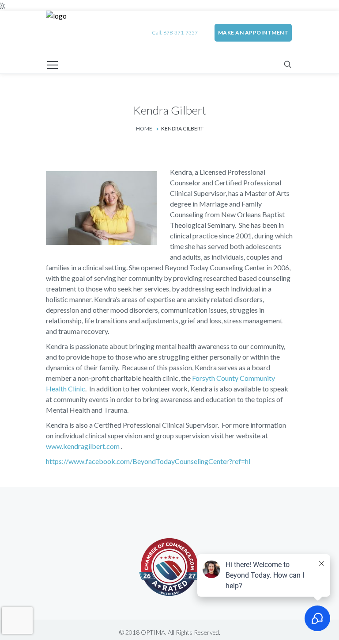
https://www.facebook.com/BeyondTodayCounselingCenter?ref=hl (148, 461)
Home (144, 128)
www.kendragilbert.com (83, 446)
